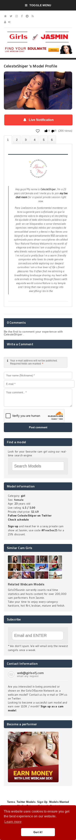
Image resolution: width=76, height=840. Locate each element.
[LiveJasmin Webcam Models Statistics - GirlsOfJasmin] (38, 33)
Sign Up (42, 801)
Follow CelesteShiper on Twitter (30, 515)
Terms (11, 801)
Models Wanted (59, 801)
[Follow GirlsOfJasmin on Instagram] (16, 16)
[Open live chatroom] (38, 171)
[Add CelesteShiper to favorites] (38, 130)
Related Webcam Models (26, 584)
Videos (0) (26, 139)
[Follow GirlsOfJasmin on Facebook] (22, 16)
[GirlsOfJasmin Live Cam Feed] (33, 16)
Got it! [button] (38, 832)
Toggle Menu (40, 5)
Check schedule (18, 519)
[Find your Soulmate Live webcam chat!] (38, 46)
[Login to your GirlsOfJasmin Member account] (9, 22)
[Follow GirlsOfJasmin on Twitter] (11, 16)
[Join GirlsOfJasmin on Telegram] (27, 16)
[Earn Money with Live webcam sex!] (33, 733)
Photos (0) (17, 139)
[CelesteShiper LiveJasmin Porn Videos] (52, 139)
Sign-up (13, 526)
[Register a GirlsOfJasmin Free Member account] (5, 22)
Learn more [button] (12, 821)
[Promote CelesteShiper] (44, 139)
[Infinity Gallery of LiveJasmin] (5, 16)
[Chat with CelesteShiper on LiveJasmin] (38, 77)
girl (23, 496)
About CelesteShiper (8, 139)
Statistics (35, 139)
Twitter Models (26, 801)
